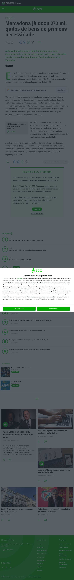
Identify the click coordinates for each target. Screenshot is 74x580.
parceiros (20, 278)
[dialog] (37, 290)
